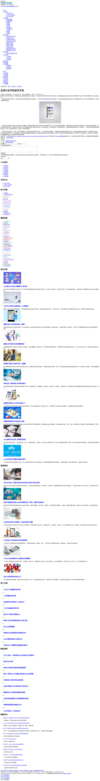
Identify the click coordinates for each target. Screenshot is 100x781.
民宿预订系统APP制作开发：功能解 (15, 363)
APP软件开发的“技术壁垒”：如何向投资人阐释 (18, 522)
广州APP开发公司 (8, 194)
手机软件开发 (47, 99)
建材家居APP (7, 239)
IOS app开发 (7, 183)
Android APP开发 (10, 15)
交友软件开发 (7, 264)
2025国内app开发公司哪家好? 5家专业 (15, 286)
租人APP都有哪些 (9, 626)
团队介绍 (6, 61)
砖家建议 (5, 749)
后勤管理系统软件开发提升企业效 (14, 421)
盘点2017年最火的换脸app (12, 614)
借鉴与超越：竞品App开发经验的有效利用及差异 (19, 717)
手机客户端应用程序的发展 (17, 754)
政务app (6, 229)
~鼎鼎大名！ (6, 754)
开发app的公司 (7, 255)
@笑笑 (5, 744)
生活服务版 (9, 28)
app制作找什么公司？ (12, 738)
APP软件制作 (7, 206)
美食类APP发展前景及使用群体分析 (15, 633)
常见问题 (6, 176)
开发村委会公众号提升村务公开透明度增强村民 (18, 733)
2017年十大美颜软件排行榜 (12, 589)
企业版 (8, 30)
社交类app (6, 241)
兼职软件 (6, 222)
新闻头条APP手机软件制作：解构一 (15, 324)
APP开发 (6, 11)
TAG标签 (31, 770)
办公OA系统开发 (8, 246)
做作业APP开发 (8, 661)
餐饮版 (8, 31)
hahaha (5, 723)
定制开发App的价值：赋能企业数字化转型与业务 (18, 728)
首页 (5, 10)
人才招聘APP (7, 221)
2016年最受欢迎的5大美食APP (13, 639)
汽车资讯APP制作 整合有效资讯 (13, 680)
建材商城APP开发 (8, 238)
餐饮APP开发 (9, 42)
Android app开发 (8, 184)
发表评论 (3, 153)
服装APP (6, 211)
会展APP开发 (9, 47)
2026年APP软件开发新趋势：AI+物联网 (16, 306)
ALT (4, 738)
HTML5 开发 (7, 186)
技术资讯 (6, 170)
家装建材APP (7, 236)
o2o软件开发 (7, 230)
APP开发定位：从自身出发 (12, 711)
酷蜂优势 (8, 68)
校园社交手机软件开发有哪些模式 (14, 344)
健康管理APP (7, 205)
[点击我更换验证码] (6, 145)
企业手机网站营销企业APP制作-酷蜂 (19, 765)
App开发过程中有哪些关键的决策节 (15, 459)
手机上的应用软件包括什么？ (13, 576)
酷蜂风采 (16, 770)
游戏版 (8, 22)
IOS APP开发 (9, 16)
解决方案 (6, 34)
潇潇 (4, 728)
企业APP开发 (7, 249)
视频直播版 (9, 19)
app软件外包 (7, 253)
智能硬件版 (9, 21)
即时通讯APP (7, 214)
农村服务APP (7, 227)
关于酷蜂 (6, 64)
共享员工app (7, 224)
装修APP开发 (7, 208)
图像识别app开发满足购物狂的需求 (14, 692)
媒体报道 (6, 62)
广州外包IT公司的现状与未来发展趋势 (15, 540)
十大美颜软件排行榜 (10, 595)
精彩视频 (11, 770)
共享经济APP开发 (11, 36)
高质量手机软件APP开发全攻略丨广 (15, 403)
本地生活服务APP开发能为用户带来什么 (16, 686)
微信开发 (6, 51)
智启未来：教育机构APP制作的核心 (15, 383)
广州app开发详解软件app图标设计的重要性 (17, 558)
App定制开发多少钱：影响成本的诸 (15, 439)
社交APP (6, 197)
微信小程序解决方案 (11, 53)
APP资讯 (6, 54)
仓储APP (6, 261)
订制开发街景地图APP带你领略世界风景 (16, 698)
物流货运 (8, 27)
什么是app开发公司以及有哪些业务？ (16, 744)
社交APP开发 (7, 265)
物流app (6, 256)
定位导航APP (7, 250)
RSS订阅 (21, 770)
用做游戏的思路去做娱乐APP (13, 704)
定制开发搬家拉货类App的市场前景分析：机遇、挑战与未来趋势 (24, 502)
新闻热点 (6, 173)
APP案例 (6, 18)
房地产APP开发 (8, 200)
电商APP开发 (9, 44)
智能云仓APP (7, 258)
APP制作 (6, 193)
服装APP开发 (9, 45)
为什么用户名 (6, 765)
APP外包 (6, 209)
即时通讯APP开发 (11, 50)
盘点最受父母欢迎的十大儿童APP (14, 602)
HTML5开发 (9, 13)
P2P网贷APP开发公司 (10, 140)
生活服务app (7, 233)
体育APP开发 (7, 203)
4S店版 (8, 33)
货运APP (6, 262)
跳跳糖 (5, 717)
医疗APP (6, 199)
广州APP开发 (7, 252)
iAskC (5, 733)
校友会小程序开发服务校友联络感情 (15, 667)
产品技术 (8, 56)
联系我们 (6, 770)
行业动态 (8, 59)
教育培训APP (7, 196)
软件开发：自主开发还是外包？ (16, 749)
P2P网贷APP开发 (10, 39)
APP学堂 (6, 174)
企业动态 (8, 58)
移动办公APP (7, 247)
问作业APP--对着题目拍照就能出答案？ (16, 645)
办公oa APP (6, 226)
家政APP (6, 235)
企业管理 (6, 171)
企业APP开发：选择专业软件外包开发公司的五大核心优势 (22, 482)
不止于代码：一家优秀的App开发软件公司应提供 (19, 655)
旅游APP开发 (9, 38)
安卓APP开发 (7, 202)
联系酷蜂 (8, 65)
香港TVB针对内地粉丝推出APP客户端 (15, 620)
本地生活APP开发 (11, 41)
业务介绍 (8, 67)
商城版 (8, 24)
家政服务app (7, 232)
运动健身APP (7, 213)
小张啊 (5, 760)
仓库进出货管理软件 (9, 259)
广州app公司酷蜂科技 (59, 136)
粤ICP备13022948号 (66, 773)
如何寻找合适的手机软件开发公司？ (16, 760)
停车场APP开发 (9, 142)
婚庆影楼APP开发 (11, 48)
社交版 (8, 25)
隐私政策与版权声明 (38, 770)
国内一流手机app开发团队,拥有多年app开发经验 (19, 674)
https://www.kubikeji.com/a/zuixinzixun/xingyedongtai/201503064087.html (28, 136)
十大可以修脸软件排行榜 (11, 608)
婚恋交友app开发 (8, 242)
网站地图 (26, 770)
